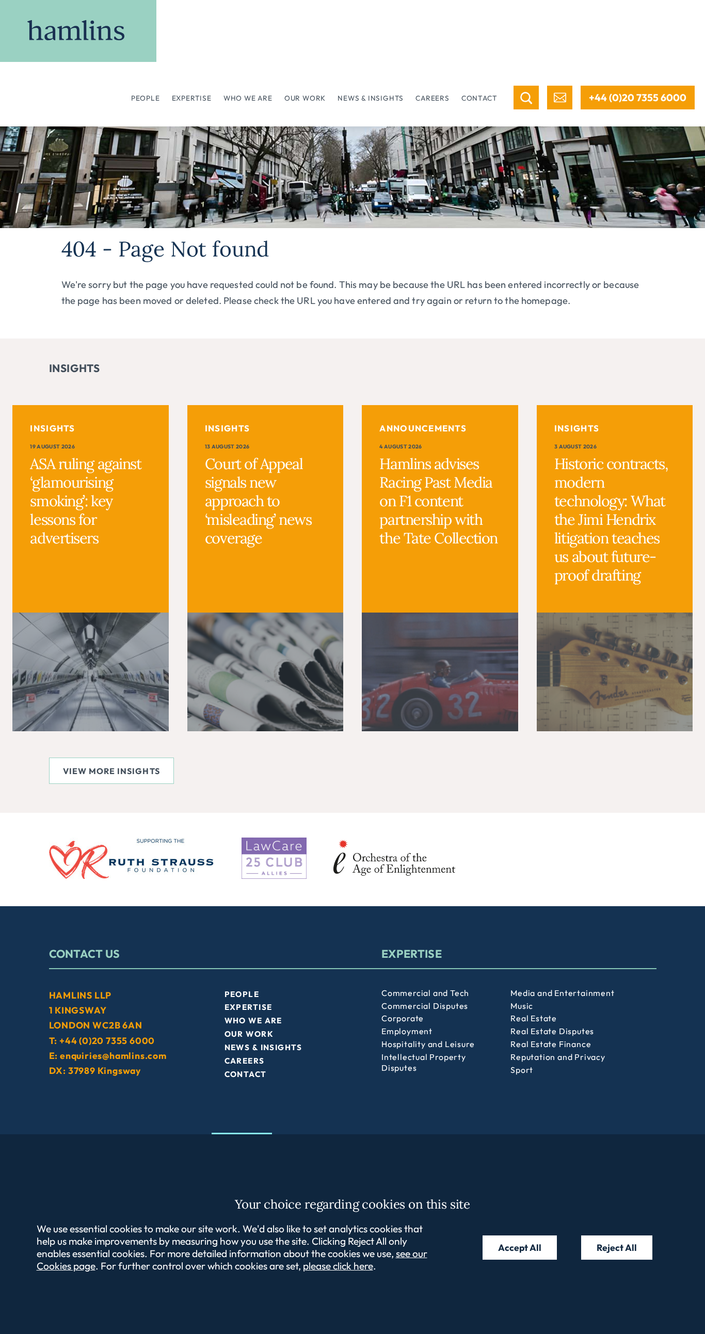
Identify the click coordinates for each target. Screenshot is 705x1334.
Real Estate (533, 1018)
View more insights (111, 771)
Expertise (192, 98)
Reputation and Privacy (557, 1057)
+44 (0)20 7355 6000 (637, 97)
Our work (305, 98)
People (145, 98)
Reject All (617, 1247)
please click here (338, 1266)
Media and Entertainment (562, 993)
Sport (521, 1070)
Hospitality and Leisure (427, 1044)
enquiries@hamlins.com (113, 1056)
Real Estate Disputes (552, 1031)
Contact (479, 98)
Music (521, 1006)
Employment (406, 1031)
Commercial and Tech (425, 993)
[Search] (526, 97)
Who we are (248, 98)
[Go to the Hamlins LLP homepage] (78, 31)
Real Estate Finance (550, 1044)
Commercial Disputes (424, 1006)
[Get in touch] (559, 97)
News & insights (371, 98)
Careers (432, 98)
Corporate (402, 1018)
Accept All (519, 1247)
